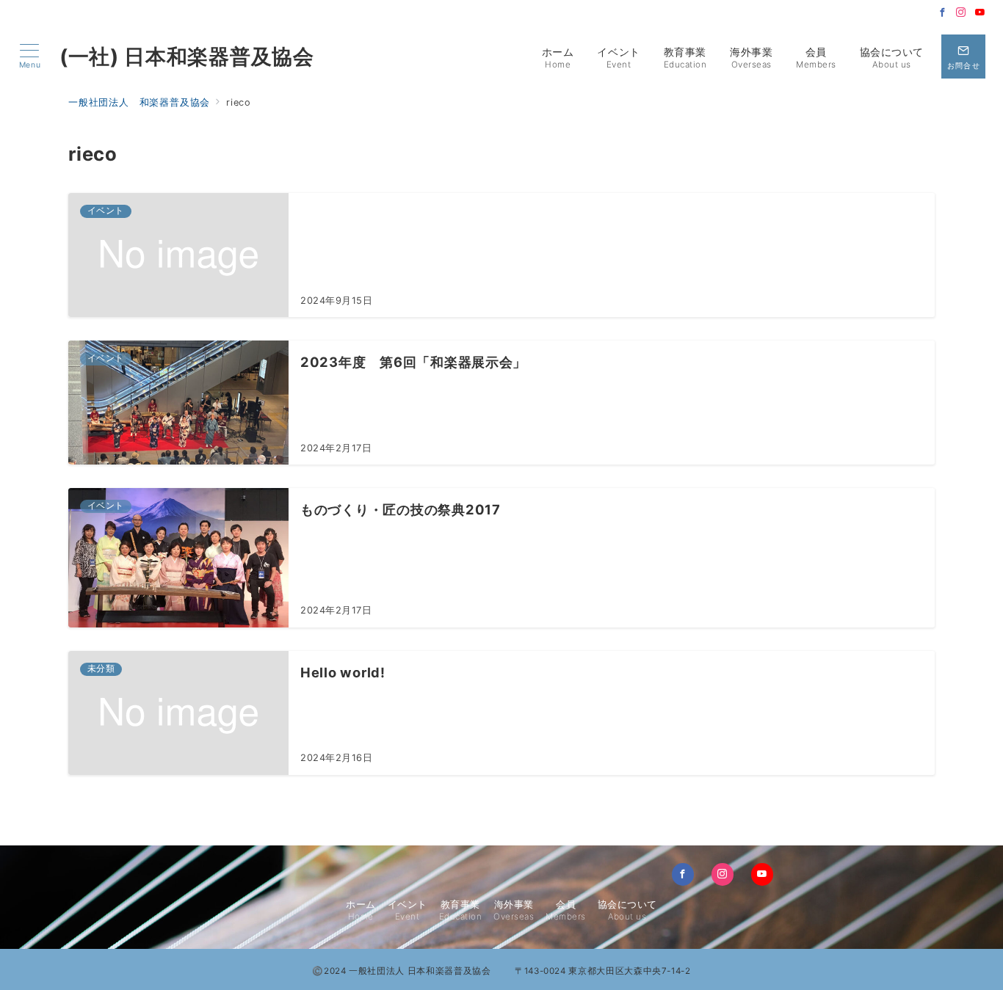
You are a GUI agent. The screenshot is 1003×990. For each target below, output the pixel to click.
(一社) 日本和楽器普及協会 (186, 56)
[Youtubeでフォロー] (980, 12)
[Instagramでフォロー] (961, 12)
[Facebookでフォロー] (943, 12)
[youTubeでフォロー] (762, 874)
